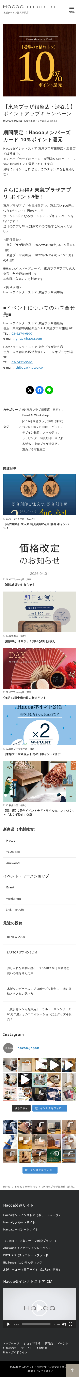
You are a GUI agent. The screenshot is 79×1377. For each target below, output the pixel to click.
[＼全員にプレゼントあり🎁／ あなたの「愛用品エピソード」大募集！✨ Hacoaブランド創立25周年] (25, 1094)
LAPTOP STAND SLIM (22, 952)
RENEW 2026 (16, 937)
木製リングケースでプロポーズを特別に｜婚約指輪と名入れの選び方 (39, 991)
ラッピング (29, 438)
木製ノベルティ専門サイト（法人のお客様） (32, 1269)
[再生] (8, 1324)
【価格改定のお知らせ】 (19, 584)
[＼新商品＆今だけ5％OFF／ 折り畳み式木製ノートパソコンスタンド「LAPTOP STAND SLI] (10, 1065)
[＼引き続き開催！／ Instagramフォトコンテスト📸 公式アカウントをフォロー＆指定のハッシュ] (10, 1094)
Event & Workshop (35, 415)
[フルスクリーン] (70, 1324)
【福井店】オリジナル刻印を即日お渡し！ (31, 641)
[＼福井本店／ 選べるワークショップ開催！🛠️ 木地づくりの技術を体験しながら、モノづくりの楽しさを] (39, 1080)
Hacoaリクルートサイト (19, 1222)
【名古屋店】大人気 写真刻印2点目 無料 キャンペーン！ (37, 526)
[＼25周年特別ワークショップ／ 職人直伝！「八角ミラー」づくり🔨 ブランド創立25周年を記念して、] (39, 1065)
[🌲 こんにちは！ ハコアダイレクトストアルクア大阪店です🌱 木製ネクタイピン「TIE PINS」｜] (10, 1127)
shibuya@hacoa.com (31, 367)
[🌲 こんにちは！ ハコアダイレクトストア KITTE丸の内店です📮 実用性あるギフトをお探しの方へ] (25, 1127)
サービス (26, 1348)
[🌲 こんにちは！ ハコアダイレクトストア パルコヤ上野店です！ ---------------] (69, 1127)
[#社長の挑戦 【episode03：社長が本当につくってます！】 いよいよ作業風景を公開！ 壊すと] (69, 1065)
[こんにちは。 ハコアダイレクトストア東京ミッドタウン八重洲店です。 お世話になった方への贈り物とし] (10, 1141)
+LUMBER (29, 427)
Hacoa (43, 427)
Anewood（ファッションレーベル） (27, 1248)
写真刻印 (46, 438)
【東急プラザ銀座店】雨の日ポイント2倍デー (33, 754)
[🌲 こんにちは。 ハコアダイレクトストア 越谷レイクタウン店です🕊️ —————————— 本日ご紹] (39, 1141)
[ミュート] (64, 1324)
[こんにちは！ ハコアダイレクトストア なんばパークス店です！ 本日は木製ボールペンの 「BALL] (54, 1127)
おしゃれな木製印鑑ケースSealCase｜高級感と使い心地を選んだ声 (38, 970)
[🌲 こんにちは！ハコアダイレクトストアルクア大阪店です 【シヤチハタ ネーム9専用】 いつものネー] (25, 1156)
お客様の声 (9, 1348)
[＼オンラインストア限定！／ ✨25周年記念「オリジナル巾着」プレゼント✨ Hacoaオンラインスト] (54, 1094)
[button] (39, 1308)
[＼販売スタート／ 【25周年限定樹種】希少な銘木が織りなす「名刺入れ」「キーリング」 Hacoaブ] (39, 1094)
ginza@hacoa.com (29, 338)
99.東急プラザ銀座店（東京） (42, 120)
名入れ (59, 438)
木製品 (26, 444)
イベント (63, 1343)
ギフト (56, 427)
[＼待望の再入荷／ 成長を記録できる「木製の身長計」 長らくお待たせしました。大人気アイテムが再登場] (69, 1080)
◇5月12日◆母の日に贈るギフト (24, 698)
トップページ (11, 1343)
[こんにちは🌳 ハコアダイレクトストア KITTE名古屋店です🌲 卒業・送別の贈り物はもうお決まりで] (25, 1141)
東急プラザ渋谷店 (46, 444)
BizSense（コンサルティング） (24, 1262)
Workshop (13, 899)
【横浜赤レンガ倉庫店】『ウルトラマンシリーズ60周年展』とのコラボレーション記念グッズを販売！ (39, 1014)
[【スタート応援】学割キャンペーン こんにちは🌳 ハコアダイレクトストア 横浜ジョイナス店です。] (54, 1156)
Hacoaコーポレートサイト (20, 1229)
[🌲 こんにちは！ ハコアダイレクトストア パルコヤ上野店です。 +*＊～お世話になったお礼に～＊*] (69, 1156)
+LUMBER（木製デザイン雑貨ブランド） (30, 1241)
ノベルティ (50, 432)
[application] (39, 1308)
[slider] (36, 1324)
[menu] (72, 9)
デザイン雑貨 (31, 432)
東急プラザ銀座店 (34, 449)
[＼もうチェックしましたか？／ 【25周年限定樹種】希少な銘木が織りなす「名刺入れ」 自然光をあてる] (54, 1065)
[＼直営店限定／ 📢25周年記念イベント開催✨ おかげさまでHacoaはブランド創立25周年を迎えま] (69, 1094)
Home (7, 1186)
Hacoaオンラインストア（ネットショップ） (32, 1215)
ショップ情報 (32, 1343)
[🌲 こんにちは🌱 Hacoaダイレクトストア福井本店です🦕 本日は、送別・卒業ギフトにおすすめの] (69, 1141)
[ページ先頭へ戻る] (72, 1370)
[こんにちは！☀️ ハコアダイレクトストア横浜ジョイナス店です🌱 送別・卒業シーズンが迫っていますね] (54, 1141)
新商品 (49, 1343)
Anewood (13, 863)
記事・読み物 (15, 910)
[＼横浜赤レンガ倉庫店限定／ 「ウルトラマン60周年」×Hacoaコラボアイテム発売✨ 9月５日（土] (10, 1080)
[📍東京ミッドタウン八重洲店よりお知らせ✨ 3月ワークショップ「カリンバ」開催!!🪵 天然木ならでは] (10, 1156)
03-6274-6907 (22, 333)
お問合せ (42, 1348)
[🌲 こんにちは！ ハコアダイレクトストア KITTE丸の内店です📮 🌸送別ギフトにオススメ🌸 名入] (39, 1156)
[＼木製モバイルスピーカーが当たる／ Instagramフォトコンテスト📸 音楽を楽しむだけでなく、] (25, 1080)
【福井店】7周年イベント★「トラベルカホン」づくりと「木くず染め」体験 (39, 812)
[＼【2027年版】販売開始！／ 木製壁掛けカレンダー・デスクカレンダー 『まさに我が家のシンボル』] (25, 1065)
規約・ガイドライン (15, 1352)
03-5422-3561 (22, 362)
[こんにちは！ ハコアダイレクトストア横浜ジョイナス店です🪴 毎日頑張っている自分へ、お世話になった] (39, 1127)
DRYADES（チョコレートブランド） (27, 1255)
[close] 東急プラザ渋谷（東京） (43, 421)
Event (10, 887)
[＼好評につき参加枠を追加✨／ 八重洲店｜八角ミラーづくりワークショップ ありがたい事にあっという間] (54, 1080)
